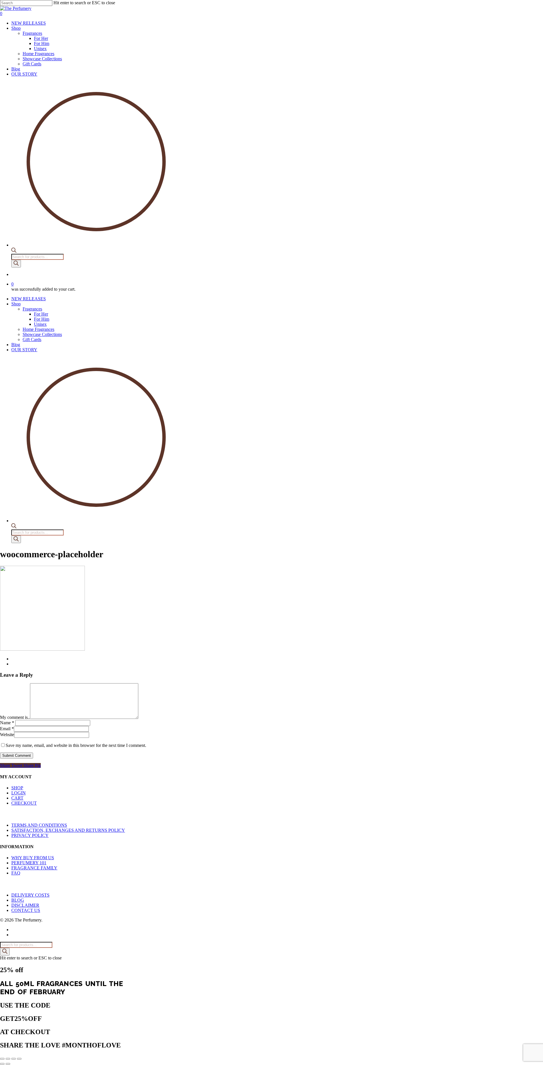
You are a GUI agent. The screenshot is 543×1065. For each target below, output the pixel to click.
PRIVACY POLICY (30, 835)
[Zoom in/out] (2, 1059)
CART (17, 798)
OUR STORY (24, 349)
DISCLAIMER (25, 905)
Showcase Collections (42, 334)
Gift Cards (32, 339)
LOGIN (18, 792)
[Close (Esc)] (19, 1059)
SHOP (17, 787)
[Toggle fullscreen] (8, 1059)
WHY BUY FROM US (32, 857)
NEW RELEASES (28, 298)
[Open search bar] (13, 251)
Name (7, 722)
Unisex (40, 324)
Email (7, 728)
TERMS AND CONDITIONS (39, 825)
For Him (41, 319)
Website (7, 734)
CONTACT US (25, 910)
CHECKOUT (24, 803)
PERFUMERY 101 (28, 862)
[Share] (13, 1059)
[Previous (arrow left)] (2, 1064)
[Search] (16, 263)
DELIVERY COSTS (30, 895)
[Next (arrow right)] (8, 1064)
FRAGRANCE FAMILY (34, 867)
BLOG (17, 900)
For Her (41, 314)
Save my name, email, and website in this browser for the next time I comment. (76, 745)
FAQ (15, 873)
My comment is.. (15, 717)
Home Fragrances (38, 329)
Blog (15, 344)
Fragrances (32, 309)
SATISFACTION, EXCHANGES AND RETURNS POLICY (68, 830)
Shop (16, 303)
